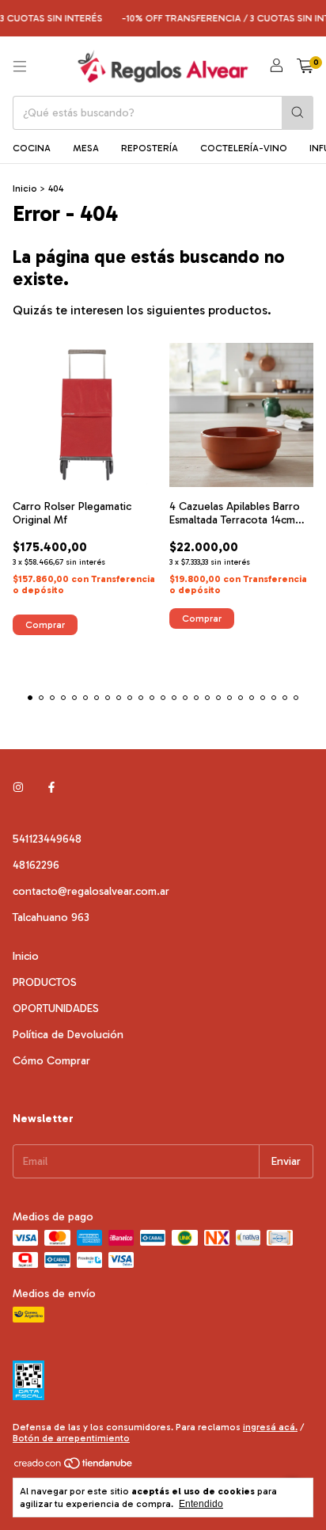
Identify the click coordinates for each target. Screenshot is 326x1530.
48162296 (36, 865)
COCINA (32, 148)
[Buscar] (297, 113)
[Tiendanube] (74, 1466)
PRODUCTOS (45, 982)
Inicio (25, 188)
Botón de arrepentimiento (71, 1438)
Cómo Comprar (51, 1061)
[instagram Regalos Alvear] (18, 787)
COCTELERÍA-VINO (243, 148)
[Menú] (20, 66)
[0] (305, 66)
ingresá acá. (270, 1427)
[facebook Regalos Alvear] (51, 787)
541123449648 (47, 839)
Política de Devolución (68, 1034)
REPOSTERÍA (149, 148)
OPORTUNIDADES (56, 1008)
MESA (86, 148)
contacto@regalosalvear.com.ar (91, 891)
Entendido (201, 1503)
